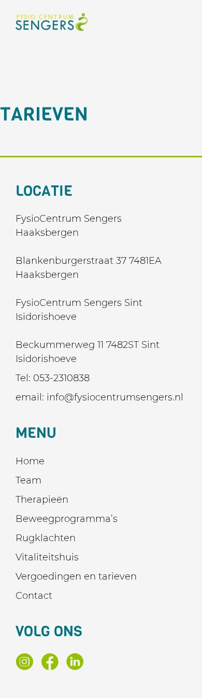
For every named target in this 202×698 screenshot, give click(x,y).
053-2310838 (61, 378)
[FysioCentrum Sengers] (52, 22)
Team (28, 480)
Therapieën (42, 499)
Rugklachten (46, 538)
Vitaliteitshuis (47, 557)
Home (30, 461)
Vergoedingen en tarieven (76, 576)
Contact (34, 595)
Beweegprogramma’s (67, 519)
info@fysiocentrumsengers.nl (115, 397)
